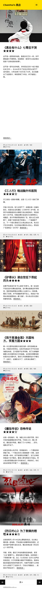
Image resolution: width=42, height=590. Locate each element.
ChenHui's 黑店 (12, 4)
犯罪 (27, 145)
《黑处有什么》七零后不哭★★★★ (20, 49)
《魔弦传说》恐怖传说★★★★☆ (17, 430)
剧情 (27, 306)
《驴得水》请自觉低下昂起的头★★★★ (20, 278)
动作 (27, 235)
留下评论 (7, 147)
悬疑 (31, 235)
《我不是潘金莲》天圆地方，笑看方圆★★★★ (18, 339)
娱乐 (21, 145)
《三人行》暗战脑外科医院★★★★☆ (20, 192)
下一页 (39, 582)
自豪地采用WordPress (10, 587)
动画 (31, 470)
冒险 (27, 470)
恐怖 (34, 470)
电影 (31, 145)
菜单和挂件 (36, 5)
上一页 (2, 582)
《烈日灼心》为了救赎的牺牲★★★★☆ (20, 532)
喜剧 (31, 306)
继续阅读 (7, 138)
